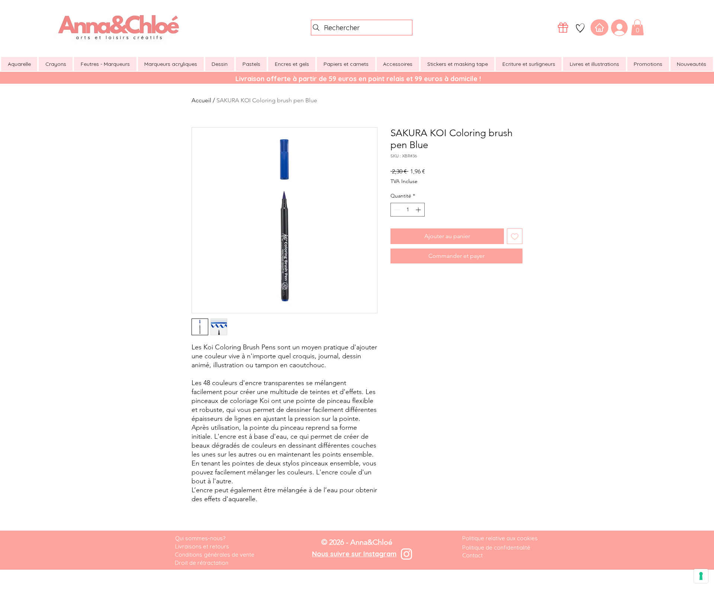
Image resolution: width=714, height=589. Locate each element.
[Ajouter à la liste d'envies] (514, 236)
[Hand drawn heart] (580, 28)
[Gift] (563, 27)
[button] (637, 27)
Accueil (201, 100)
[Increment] (419, 209)
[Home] (599, 27)
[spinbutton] (407, 209)
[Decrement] (396, 209)
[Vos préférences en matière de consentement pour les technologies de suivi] (701, 576)
